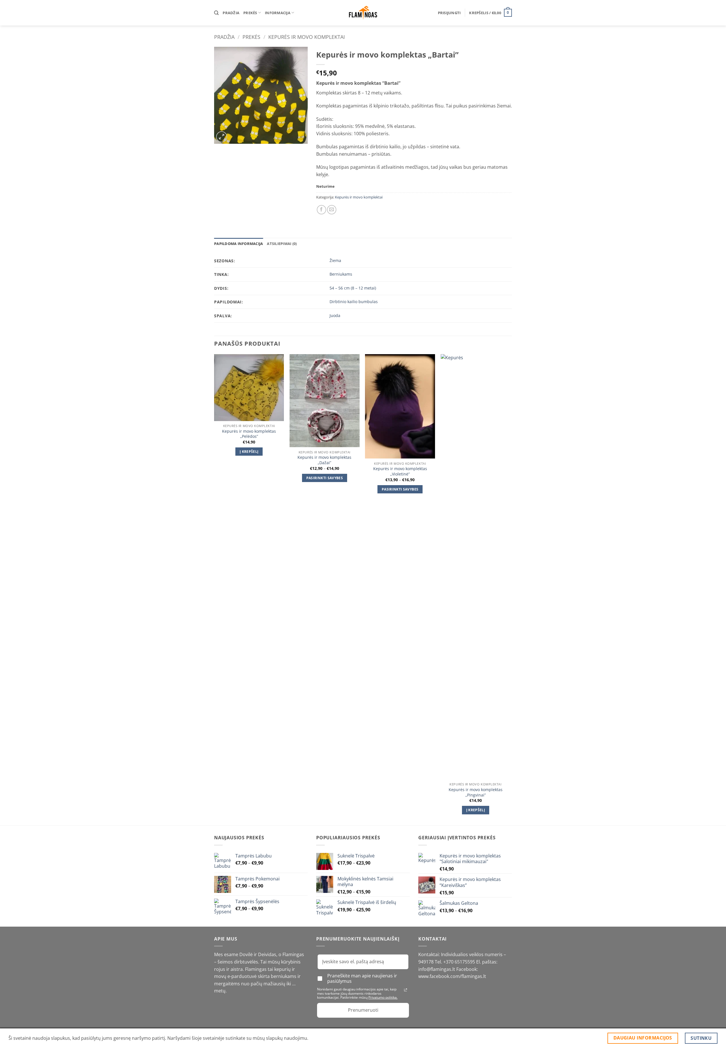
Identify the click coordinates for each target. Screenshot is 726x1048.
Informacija (277, 12)
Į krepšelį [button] (249, 451)
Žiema (335, 260)
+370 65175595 (459, 962)
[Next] (510, 589)
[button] (449, 13)
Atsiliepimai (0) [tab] (282, 243)
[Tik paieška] (216, 12)
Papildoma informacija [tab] (238, 243)
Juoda (335, 315)
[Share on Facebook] (321, 209)
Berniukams (341, 274)
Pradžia (231, 12)
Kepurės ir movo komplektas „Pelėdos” (249, 434)
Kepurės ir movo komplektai (306, 36)
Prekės (250, 12)
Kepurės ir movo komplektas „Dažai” (324, 460)
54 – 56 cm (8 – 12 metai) (353, 288)
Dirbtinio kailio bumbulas (354, 301)
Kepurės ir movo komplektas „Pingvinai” (476, 792)
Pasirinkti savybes (324, 478)
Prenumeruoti (363, 1010)
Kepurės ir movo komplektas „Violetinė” (400, 471)
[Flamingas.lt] (363, 13)
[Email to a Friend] (331, 209)
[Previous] (214, 589)
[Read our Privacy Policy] (405, 989)
